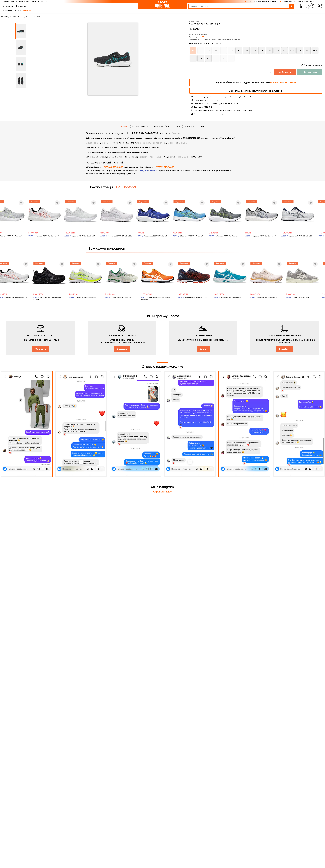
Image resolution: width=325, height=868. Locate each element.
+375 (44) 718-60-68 (113, 167)
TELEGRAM (290, 82)
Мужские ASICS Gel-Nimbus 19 (191, 297)
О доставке (122, 349)
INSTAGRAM (276, 82)
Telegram (154, 170)
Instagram (143, 170)
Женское (20, 6)
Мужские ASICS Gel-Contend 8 (191, 236)
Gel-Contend (126, 187)
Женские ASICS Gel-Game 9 (227, 297)
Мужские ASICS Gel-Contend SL (120, 236)
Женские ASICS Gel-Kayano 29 (83, 297)
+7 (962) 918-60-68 (164, 167)
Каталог (203, 349)
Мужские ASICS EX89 (296, 297)
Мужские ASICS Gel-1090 (117, 297)
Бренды (17, 10)
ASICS (204, 37)
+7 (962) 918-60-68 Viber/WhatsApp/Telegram (262, 1)
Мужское (8, 6)
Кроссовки (7, 10)
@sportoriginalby (162, 491)
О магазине (40, 349)
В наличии (27, 10)
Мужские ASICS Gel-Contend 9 (47, 236)
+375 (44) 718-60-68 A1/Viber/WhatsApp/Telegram (298, 1)
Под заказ (34, 202)
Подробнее (284, 349)
